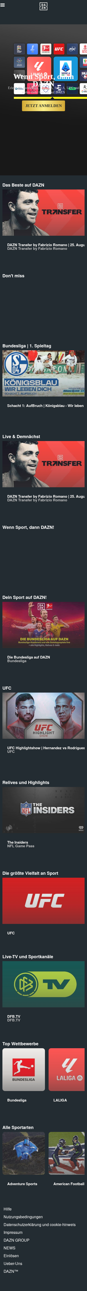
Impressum (13, 1232)
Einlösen (11, 1255)
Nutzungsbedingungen (23, 1216)
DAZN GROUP (16, 1240)
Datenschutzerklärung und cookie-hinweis (40, 1224)
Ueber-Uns (13, 1263)
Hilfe (8, 1209)
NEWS (9, 1248)
